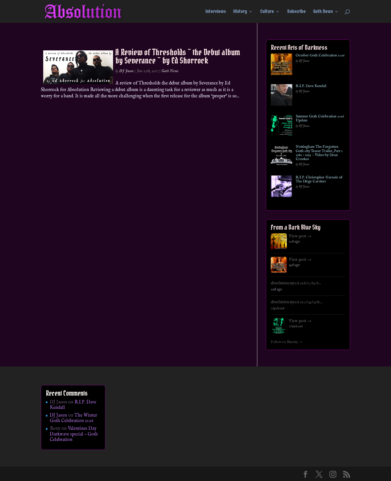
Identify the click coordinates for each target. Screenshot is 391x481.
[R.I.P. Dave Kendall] (281, 96)
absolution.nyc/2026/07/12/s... (296, 283)
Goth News (323, 11)
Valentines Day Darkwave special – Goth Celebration (74, 434)
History (240, 11)
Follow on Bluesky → (287, 342)
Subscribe (296, 11)
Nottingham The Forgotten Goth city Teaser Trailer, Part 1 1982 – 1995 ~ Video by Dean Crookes (319, 153)
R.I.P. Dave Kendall (311, 86)
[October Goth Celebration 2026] (281, 65)
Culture (267, 11)
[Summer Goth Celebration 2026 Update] (281, 126)
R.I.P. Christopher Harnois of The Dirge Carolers (319, 180)
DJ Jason (126, 71)
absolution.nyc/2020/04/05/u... (296, 302)
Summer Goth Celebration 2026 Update (320, 119)
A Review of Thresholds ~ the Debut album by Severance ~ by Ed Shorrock (177, 56)
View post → (300, 236)
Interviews (216, 11)
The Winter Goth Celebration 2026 (73, 418)
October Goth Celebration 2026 (320, 56)
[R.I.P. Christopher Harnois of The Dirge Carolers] (281, 187)
